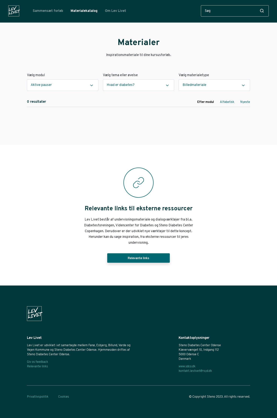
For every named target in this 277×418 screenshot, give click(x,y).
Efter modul (205, 102)
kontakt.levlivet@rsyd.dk (195, 371)
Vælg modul (36, 75)
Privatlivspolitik (37, 397)
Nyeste (245, 102)
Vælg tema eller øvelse (120, 75)
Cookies (63, 397)
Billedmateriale (194, 85)
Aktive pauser (41, 85)
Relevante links (138, 258)
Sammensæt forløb (48, 11)
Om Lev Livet (115, 11)
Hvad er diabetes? (121, 85)
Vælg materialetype (194, 75)
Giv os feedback (37, 362)
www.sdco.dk (187, 366)
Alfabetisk (227, 102)
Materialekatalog (84, 11)
